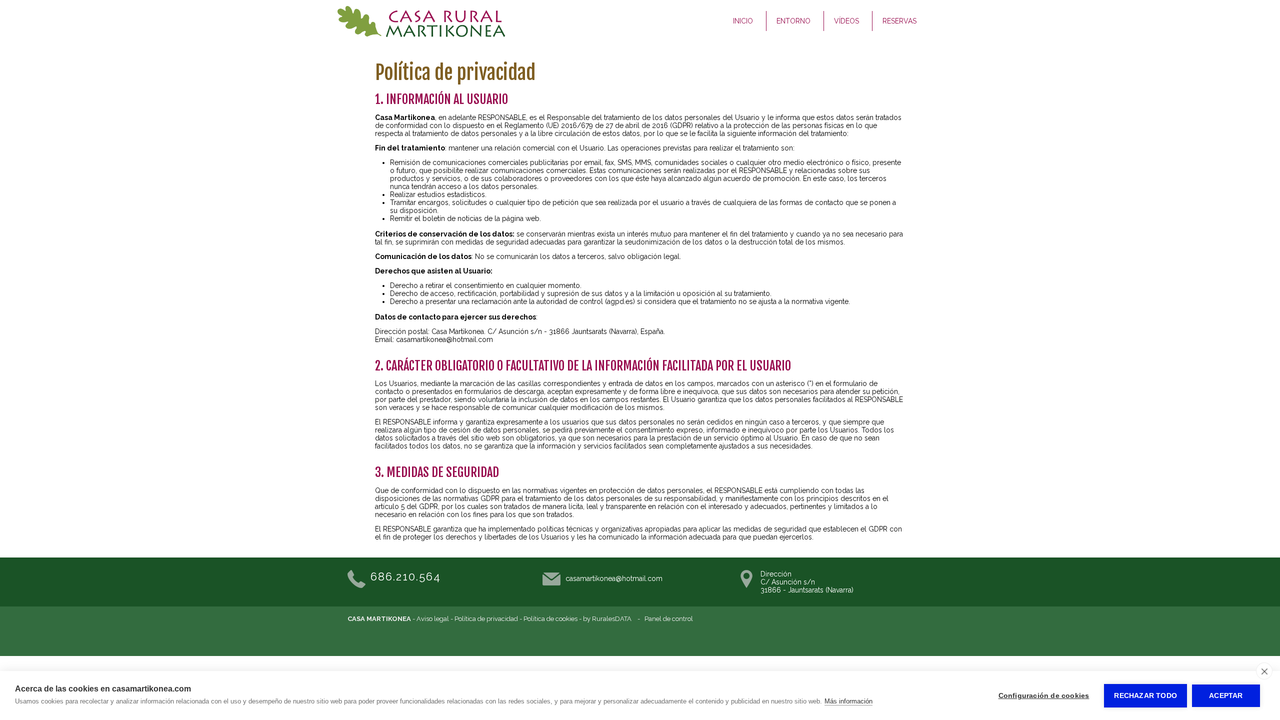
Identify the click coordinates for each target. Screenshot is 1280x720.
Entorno (793, 21)
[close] (1264, 671)
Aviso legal (432, 618)
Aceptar (1225, 696)
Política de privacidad (486, 618)
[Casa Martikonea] (422, 34)
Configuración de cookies (1044, 696)
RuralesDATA (612, 618)
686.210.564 (405, 576)
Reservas (899, 21)
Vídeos (846, 21)
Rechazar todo (1145, 696)
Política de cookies (551, 618)
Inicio (743, 21)
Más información (848, 701)
